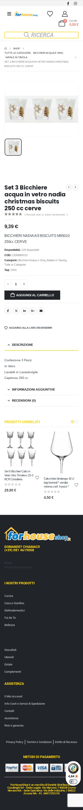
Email (40, 310)
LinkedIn (24, 310)
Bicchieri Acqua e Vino (31, 260)
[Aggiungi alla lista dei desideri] (37, 477)
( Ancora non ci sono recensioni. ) (46, 214)
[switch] (73, 781)
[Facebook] (68, 3)
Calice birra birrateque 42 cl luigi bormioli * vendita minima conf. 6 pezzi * (59, 482)
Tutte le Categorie (15, 264)
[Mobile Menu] (9, 14)
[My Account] (65, 14)
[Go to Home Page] (5, 48)
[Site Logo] (26, 13)
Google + (32, 310)
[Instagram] (75, 3)
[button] (41, 35)
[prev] (69, 187)
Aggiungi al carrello (35, 295)
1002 (13, 270)
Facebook (8, 310)
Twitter (16, 310)
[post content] (21, 449)
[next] (75, 187)
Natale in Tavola (56, 260)
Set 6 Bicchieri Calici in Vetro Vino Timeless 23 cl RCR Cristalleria (18, 475)
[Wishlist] (49, 14)
